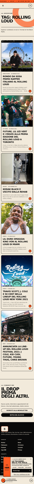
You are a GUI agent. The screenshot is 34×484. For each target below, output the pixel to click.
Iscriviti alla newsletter (17, 410)
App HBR (3, 450)
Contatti (20, 447)
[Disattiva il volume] (31, 480)
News (19, 442)
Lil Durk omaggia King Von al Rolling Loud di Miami (15, 242)
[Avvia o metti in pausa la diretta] (3, 480)
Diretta (3, 442)
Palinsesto (4, 445)
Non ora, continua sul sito (22, 474)
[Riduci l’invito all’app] (31, 459)
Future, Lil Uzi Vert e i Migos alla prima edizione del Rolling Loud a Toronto (15, 136)
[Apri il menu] (30, 5)
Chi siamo (21, 445)
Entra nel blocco (17, 415)
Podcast (3, 447)
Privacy (20, 450)
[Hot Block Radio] (3, 5)
